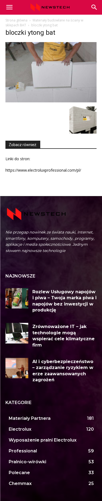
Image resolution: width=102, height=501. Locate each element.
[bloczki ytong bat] (51, 101)
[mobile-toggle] (9, 7)
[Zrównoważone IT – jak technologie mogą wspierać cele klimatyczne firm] (16, 333)
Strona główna (16, 20)
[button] (94, 7)
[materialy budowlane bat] (83, 132)
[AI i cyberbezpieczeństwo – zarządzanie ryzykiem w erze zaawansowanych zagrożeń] (16, 368)
